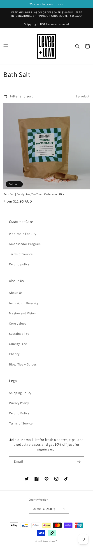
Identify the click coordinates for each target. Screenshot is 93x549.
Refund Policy (19, 413)
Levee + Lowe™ (50, 541)
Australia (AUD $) (44, 509)
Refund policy (19, 264)
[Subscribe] (79, 461)
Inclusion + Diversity (24, 303)
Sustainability (19, 334)
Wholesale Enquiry (22, 234)
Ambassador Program (25, 244)
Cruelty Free (18, 344)
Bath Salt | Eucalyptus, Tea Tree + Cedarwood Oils (33, 194)
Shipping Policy (20, 393)
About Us (16, 293)
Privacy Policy (19, 403)
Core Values (17, 323)
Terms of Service (21, 254)
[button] (6, 46)
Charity (14, 354)
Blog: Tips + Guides (23, 364)
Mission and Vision (22, 313)
